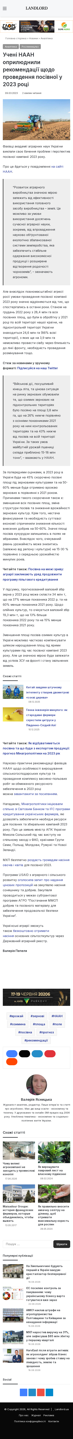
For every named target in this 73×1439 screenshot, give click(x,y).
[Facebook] (11, 1053)
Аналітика (47, 38)
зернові (38, 1016)
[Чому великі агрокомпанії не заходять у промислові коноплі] (19, 1150)
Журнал (36, 1415)
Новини (33, 38)
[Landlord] (36, 8)
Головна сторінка (15, 38)
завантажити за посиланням (35, 794)
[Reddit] (11, 1061)
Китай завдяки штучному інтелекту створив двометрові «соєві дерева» (47, 692)
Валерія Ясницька (36, 1099)
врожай (17, 1016)
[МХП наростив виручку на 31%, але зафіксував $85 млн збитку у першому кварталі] (13, 1337)
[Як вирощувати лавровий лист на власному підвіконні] (54, 1152)
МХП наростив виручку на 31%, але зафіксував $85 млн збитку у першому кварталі (48, 1336)
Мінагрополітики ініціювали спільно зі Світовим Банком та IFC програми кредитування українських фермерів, (36, 809)
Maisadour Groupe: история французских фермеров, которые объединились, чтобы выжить (18, 1213)
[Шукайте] (68, 9)
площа (40, 1024)
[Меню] (5, 9)
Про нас (24, 1415)
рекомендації (37, 1040)
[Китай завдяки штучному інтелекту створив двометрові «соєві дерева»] (13, 692)
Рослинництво (30, 46)
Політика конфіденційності (30, 1421)
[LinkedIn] (37, 1053)
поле (58, 1024)
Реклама (48, 1415)
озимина (18, 1024)
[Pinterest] (50, 1053)
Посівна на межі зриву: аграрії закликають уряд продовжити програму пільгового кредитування (33, 574)
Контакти (53, 1421)
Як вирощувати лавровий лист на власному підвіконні (52, 1170)
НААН (58, 1016)
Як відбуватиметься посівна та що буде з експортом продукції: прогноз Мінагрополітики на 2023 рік (36, 748)
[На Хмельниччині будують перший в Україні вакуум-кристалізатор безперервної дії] (13, 1271)
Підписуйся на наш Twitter (37, 368)
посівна (26, 1032)
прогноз (47, 1032)
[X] (24, 1053)
